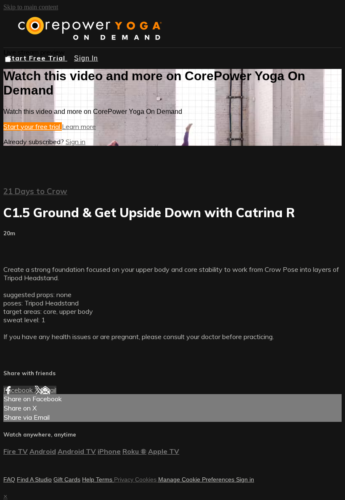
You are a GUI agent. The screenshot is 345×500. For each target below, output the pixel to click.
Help (89, 479)
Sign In (86, 58)
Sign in (75, 141)
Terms (105, 479)
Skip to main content (30, 7)
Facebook (18, 390)
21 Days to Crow (35, 191)
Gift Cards (66, 479)
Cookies (146, 479)
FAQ (9, 479)
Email (48, 390)
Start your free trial (32, 126)
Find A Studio (34, 479)
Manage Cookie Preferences (197, 479)
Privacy (124, 479)
